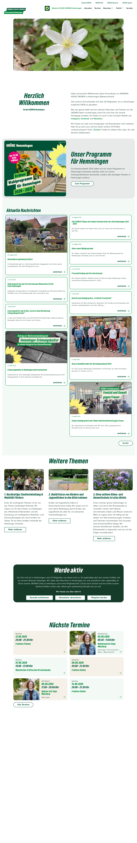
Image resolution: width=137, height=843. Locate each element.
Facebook (85, 118)
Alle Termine (23, 704)
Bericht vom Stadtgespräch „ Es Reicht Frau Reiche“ (92, 298)
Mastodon (98, 118)
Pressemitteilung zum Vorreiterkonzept (87, 273)
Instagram (75, 118)
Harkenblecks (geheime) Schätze (20, 259)
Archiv (126, 443)
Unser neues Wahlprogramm (82, 248)
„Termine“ (97, 129)
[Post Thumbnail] (36, 234)
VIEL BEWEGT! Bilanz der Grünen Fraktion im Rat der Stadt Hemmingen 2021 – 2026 (100, 222)
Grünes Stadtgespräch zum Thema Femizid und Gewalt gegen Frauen (98, 421)
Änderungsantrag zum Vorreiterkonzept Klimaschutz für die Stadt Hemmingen (30, 285)
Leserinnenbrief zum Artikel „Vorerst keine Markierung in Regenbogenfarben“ (28, 312)
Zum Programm (82, 183)
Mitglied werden (99, 597)
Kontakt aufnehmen (39, 597)
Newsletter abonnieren (70, 597)
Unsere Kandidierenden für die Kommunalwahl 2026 (91, 364)
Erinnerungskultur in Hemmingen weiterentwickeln (27, 370)
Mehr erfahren (15, 529)
